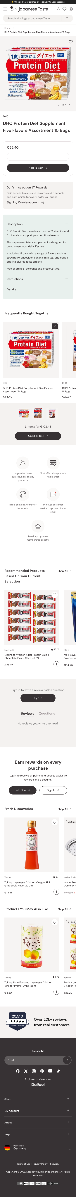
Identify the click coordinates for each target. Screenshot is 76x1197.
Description (15, 224)
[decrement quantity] (13, 157)
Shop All (63, 571)
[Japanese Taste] (29, 9)
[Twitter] (26, 1071)
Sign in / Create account (23, 202)
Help (7, 1134)
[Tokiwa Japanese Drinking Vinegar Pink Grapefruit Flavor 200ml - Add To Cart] (56, 892)
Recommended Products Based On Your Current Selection (24, 576)
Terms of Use (23, 1163)
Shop (7, 1099)
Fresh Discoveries (18, 809)
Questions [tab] (47, 714)
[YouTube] (50, 1071)
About (8, 1122)
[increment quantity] (63, 157)
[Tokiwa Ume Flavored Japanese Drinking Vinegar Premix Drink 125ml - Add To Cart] (56, 992)
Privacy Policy (40, 1163)
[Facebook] (18, 1071)
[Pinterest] (42, 1071)
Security (54, 1163)
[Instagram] (34, 1071)
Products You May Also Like (26, 909)
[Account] (58, 9)
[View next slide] (69, 104)
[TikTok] (58, 1071)
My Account (11, 1110)
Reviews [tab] (27, 714)
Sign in (38, 698)
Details (11, 289)
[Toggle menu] (5, 9)
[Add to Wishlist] (71, 42)
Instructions (15, 279)
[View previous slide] (58, 104)
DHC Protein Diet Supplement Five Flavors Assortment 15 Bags (28, 390)
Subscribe (67, 1060)
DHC (5, 116)
